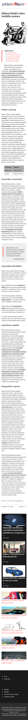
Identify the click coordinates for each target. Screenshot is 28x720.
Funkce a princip (12, 53)
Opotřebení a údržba (13, 59)
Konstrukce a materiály (14, 55)
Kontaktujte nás (19, 501)
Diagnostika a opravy (13, 61)
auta (25, 506)
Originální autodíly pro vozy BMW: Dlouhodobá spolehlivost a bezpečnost (14, 530)
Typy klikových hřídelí (13, 57)
